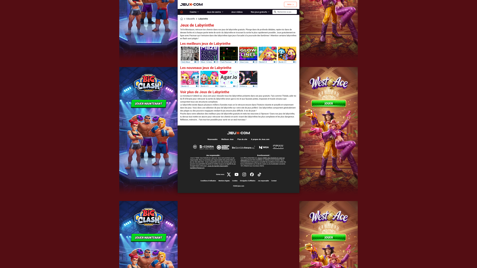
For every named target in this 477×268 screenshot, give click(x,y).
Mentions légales (224, 181)
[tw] (229, 174)
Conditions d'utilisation (208, 181)
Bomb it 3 (282, 62)
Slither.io (243, 86)
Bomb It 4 (263, 62)
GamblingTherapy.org (197, 168)
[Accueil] (181, 12)
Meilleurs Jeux (227, 139)
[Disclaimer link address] (206, 147)
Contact (274, 181)
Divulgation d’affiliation (247, 181)
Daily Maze (185, 62)
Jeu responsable (263, 181)
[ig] (244, 174)
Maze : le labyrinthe (207, 62)
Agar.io (223, 86)
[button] (198, 12)
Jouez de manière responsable (217, 166)
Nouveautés (213, 139)
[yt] (236, 174)
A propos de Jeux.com (260, 139)
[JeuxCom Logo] (191, 4)
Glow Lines (244, 62)
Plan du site (242, 139)
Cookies (235, 181)
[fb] (252, 174)
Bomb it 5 (204, 86)
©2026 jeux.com (238, 186)
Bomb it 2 (185, 86)
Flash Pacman (226, 62)
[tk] (259, 174)
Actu (289, 4)
